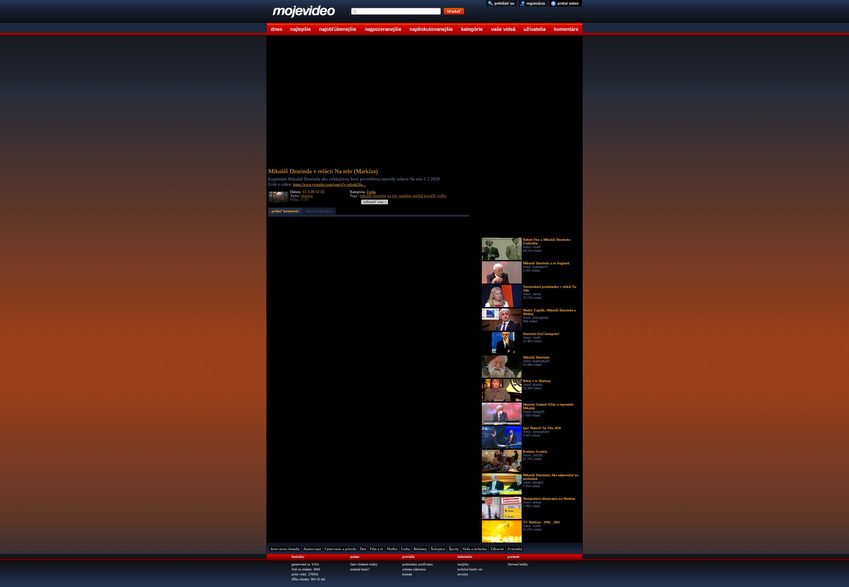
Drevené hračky (518, 564)
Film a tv (376, 549)
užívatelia (535, 29)
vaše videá (503, 29)
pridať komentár (285, 211)
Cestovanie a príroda (340, 549)
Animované (312, 549)
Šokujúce (438, 549)
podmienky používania (417, 564)
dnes (276, 29)
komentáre (566, 29)
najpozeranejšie (383, 29)
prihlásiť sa (504, 3)
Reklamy (420, 549)
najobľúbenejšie (337, 29)
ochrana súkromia (413, 569)
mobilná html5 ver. (470, 569)
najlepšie (300, 29)
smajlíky (463, 564)
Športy (454, 549)
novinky (462, 574)
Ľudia (371, 192)
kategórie (472, 29)
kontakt (407, 574)
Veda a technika (475, 549)
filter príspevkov (319, 211)
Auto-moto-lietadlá (284, 549)
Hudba (392, 549)
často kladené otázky (363, 564)
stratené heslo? (359, 569)
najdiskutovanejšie (431, 29)
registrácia (536, 3)
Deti (363, 549)
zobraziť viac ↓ (375, 202)
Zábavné (497, 549)
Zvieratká (514, 549)
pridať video (568, 3)
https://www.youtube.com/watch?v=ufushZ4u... (329, 184)
